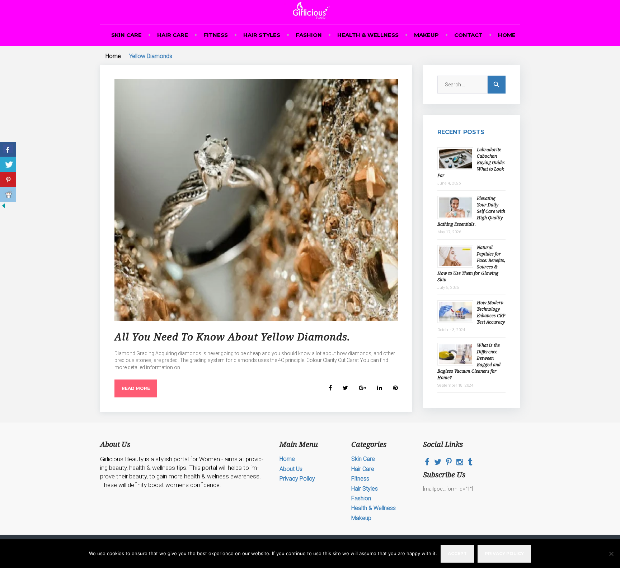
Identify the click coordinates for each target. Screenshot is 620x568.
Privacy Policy (297, 478)
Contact (468, 35)
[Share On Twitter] (8, 164)
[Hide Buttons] (3, 207)
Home (507, 35)
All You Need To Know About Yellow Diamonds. (232, 336)
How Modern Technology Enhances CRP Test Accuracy (491, 312)
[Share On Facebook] (8, 149)
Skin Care (126, 35)
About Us (291, 469)
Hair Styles (261, 35)
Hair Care (172, 35)
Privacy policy (504, 553)
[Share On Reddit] (8, 194)
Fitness (215, 35)
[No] (611, 553)
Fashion (309, 35)
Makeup (426, 35)
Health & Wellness (368, 35)
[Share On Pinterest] (8, 179)
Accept (457, 553)
